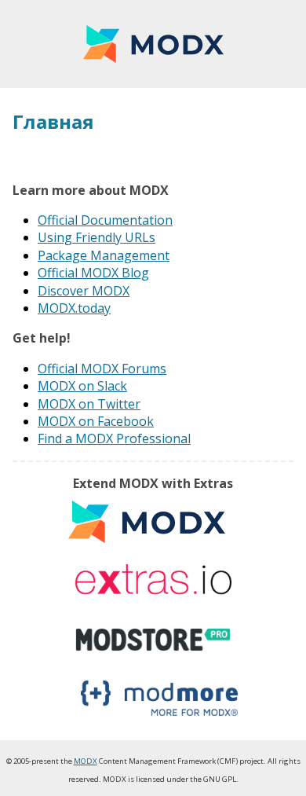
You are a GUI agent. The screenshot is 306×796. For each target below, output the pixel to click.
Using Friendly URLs (96, 237)
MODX (153, 44)
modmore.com (159, 698)
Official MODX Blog (93, 272)
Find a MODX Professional (114, 438)
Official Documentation (105, 220)
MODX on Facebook (96, 421)
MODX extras (146, 521)
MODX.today (74, 308)
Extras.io (153, 580)
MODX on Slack (82, 385)
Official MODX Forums (102, 368)
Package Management (103, 255)
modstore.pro (153, 639)
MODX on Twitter (89, 404)
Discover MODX (83, 290)
